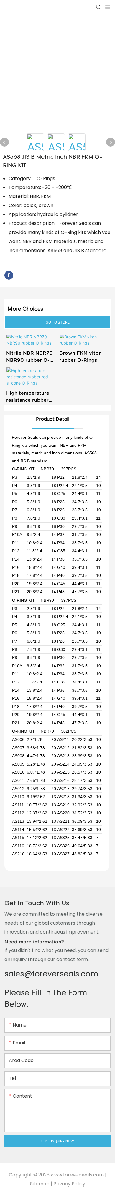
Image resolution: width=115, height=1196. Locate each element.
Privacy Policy (69, 1183)
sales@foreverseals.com (51, 973)
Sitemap (40, 1183)
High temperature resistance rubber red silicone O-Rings (31, 397)
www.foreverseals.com (77, 1174)
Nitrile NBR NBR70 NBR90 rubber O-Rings (29, 357)
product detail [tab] (52, 419)
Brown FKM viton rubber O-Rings (80, 356)
